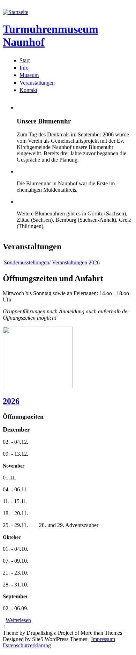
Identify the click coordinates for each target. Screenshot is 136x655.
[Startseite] (15, 12)
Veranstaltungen (37, 83)
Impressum (103, 639)
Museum (29, 75)
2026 (11, 401)
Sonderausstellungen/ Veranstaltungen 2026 (52, 262)
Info (24, 68)
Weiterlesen (18, 620)
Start (25, 60)
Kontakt (28, 90)
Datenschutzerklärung (27, 645)
